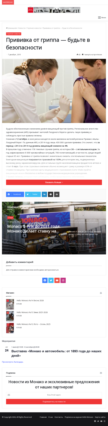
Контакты (59, 417)
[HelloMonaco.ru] (54, 10)
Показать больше (53, 182)
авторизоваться (51, 270)
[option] (54, 228)
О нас (50, 417)
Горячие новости (34, 28)
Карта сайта (100, 417)
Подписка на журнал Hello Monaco (79, 417)
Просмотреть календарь (12, 361)
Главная (43, 417)
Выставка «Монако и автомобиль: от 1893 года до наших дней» (56, 353)
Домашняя (12, 28)
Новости (21, 28)
